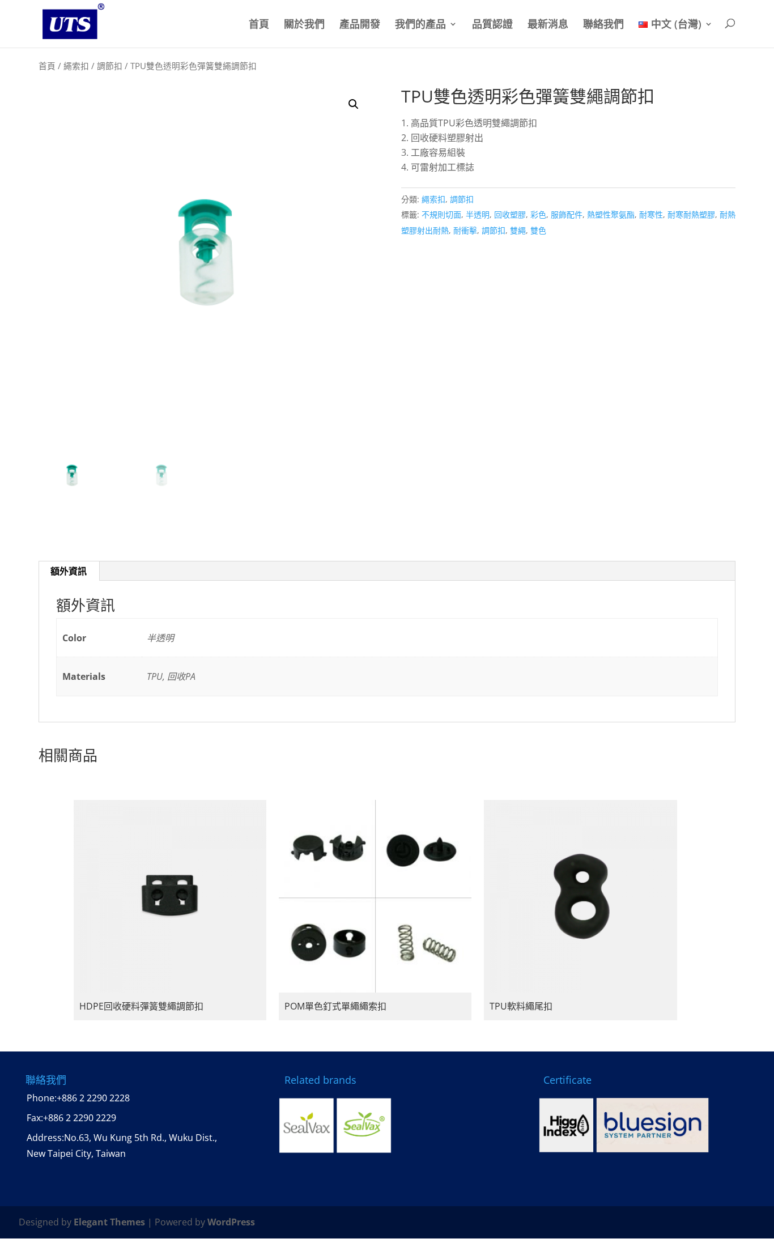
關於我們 (304, 25)
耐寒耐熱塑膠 (691, 214)
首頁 (259, 25)
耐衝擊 (465, 230)
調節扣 (109, 65)
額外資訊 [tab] (68, 571)
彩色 (538, 214)
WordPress (231, 1222)
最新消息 (548, 25)
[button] (353, 104)
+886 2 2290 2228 (93, 1098)
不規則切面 (441, 214)
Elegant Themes (109, 1222)
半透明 (478, 214)
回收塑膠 (510, 214)
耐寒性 (651, 214)
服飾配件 (566, 214)
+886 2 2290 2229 (79, 1118)
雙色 (538, 230)
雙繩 (518, 230)
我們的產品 (420, 25)
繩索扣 (76, 65)
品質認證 (492, 25)
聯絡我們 (603, 25)
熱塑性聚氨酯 (611, 214)
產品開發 (359, 25)
